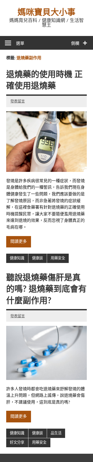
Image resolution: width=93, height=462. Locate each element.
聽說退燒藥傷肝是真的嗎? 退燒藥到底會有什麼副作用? (46, 289)
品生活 (56, 433)
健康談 (37, 258)
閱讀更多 (18, 241)
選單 (20, 43)
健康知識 (17, 258)
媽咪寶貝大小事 (46, 12)
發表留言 (17, 101)
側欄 (75, 43)
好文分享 (17, 442)
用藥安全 (58, 258)
